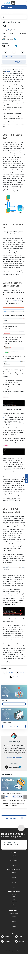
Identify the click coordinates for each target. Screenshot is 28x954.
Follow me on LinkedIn (13, 757)
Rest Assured (14, 875)
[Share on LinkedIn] (22, 52)
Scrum (14, 885)
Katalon (14, 897)
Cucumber (14, 880)
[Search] (21, 2)
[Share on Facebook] (5, 52)
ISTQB (14, 882)
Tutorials (14, 855)
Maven (14, 921)
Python (14, 904)
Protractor (14, 901)
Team (14, 863)
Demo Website (14, 860)
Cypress (14, 899)
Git (9, 11)
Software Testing (14, 913)
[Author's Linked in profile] (15, 39)
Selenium (14, 872)
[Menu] (25, 2)
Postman (14, 877)
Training (14, 857)
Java (14, 924)
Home (2, 11)
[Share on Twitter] (14, 52)
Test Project (14, 894)
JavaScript (14, 906)
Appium (14, 916)
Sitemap (14, 865)
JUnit (14, 919)
